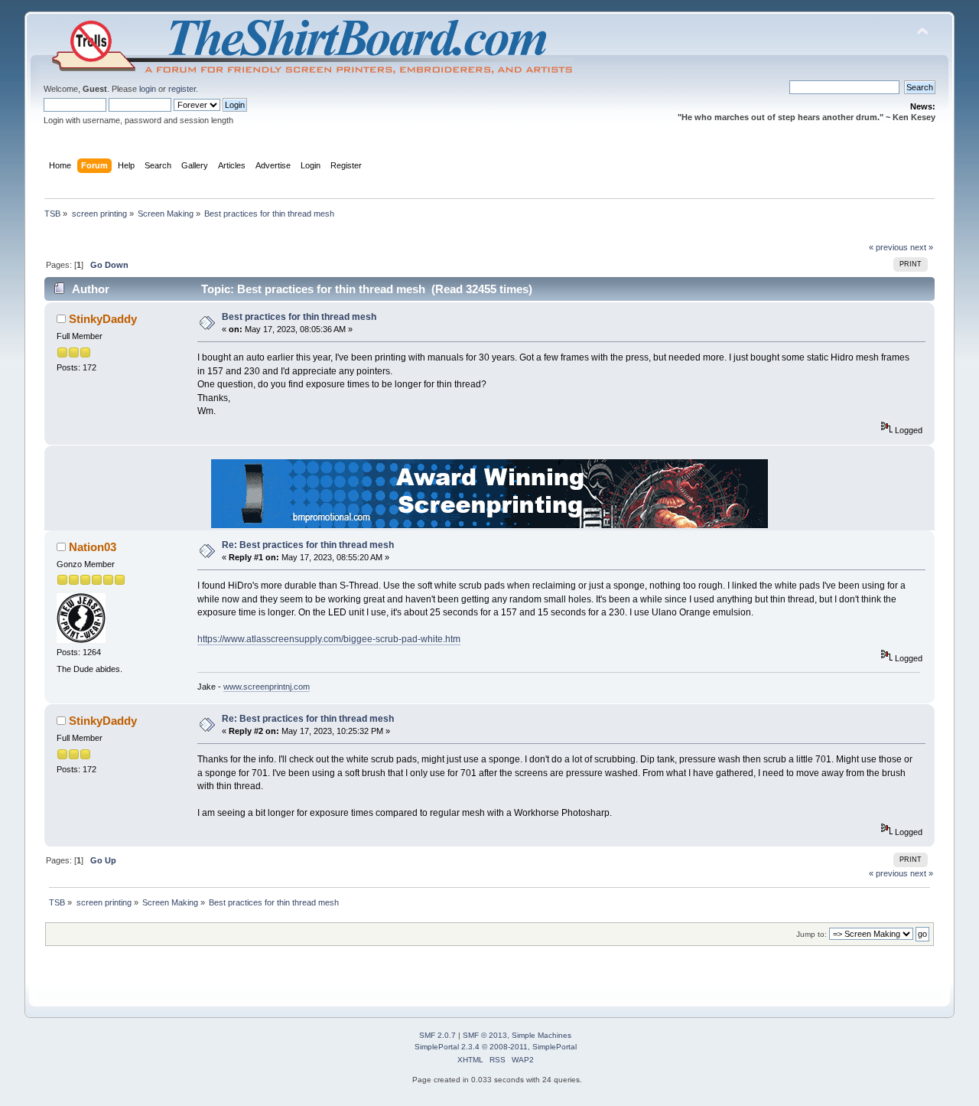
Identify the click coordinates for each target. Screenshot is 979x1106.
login (147, 88)
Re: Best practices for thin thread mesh (308, 545)
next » (921, 247)
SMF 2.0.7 (437, 1035)
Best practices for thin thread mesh (299, 317)
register (182, 88)
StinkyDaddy (103, 318)
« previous (888, 247)
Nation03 (92, 546)
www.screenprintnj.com (266, 686)
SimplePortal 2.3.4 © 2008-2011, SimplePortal (496, 1046)
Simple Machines (541, 1035)
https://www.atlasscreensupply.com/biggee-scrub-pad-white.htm (328, 639)
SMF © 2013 (485, 1035)
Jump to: (811, 934)
